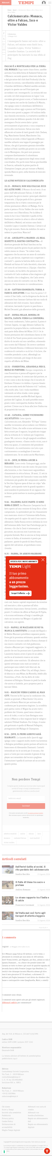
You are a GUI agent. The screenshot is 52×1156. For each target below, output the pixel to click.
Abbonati (5, 3)
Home (9, 10)
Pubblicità (6, 1116)
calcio (22, 834)
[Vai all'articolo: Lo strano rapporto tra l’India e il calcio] (8, 901)
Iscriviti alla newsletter (11, 1113)
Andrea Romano (22, 890)
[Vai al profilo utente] (44, 2)
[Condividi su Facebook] (4, 33)
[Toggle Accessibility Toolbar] (47, 1151)
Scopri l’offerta (18, 593)
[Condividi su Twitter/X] (4, 39)
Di (12, 34)
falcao (31, 834)
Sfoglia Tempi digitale (11, 1130)
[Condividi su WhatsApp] (4, 44)
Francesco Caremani (24, 905)
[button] (4, 54)
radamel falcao (20, 838)
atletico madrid (10, 834)
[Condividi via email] (4, 50)
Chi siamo (6, 1107)
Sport (15, 10)
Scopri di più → (43, 927)
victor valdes (9, 842)
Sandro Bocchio (22, 874)
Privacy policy (8, 1118)
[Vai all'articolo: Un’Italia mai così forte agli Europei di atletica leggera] (8, 917)
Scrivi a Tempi (8, 1110)
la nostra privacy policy (35, 813)
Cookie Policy (7, 1121)
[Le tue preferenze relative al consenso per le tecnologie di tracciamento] (4, 1151)
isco (39, 834)
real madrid (35, 838)
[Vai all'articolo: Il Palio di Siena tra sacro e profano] (8, 886)
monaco (7, 838)
